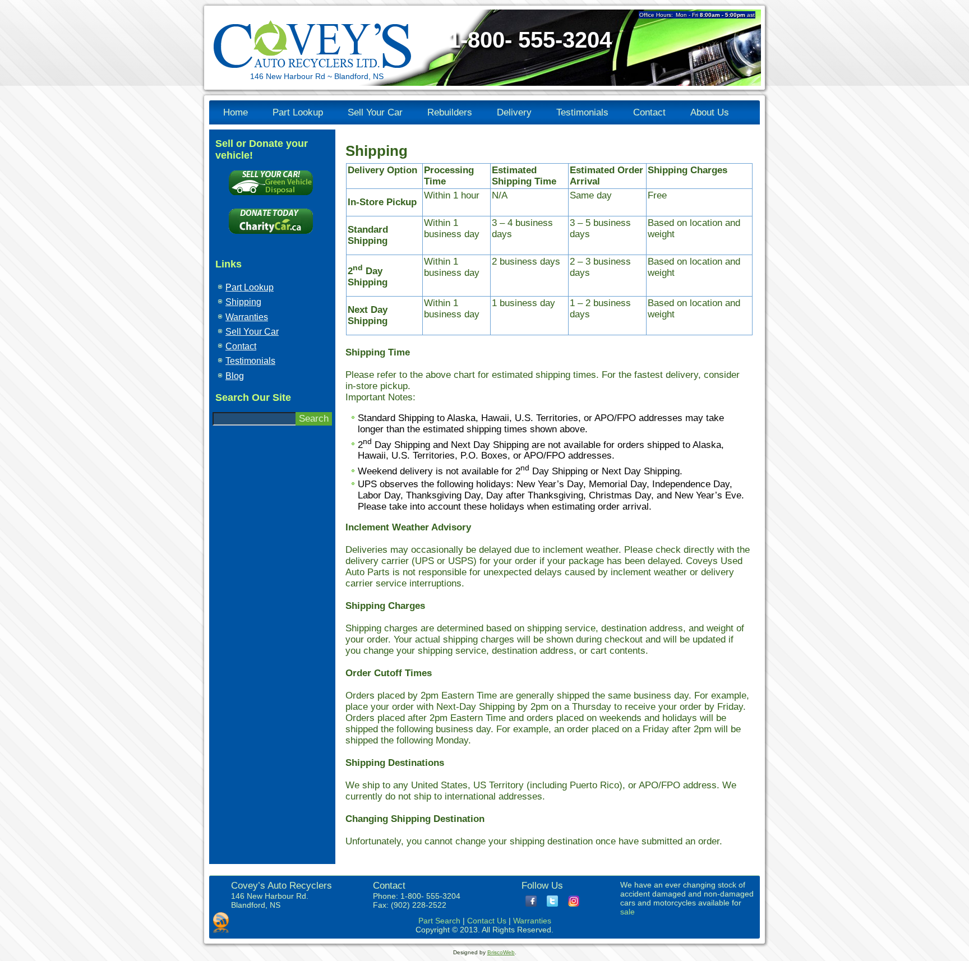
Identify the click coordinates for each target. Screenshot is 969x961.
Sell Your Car (375, 112)
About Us (709, 112)
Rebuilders (449, 112)
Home (235, 112)
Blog (234, 376)
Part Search (439, 920)
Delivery (514, 112)
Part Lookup (298, 112)
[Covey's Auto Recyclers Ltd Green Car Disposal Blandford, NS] (271, 197)
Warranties (246, 317)
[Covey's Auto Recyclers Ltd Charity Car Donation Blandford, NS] (271, 236)
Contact (649, 112)
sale (627, 911)
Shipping (243, 302)
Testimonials (582, 112)
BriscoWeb (501, 952)
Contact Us (486, 920)
